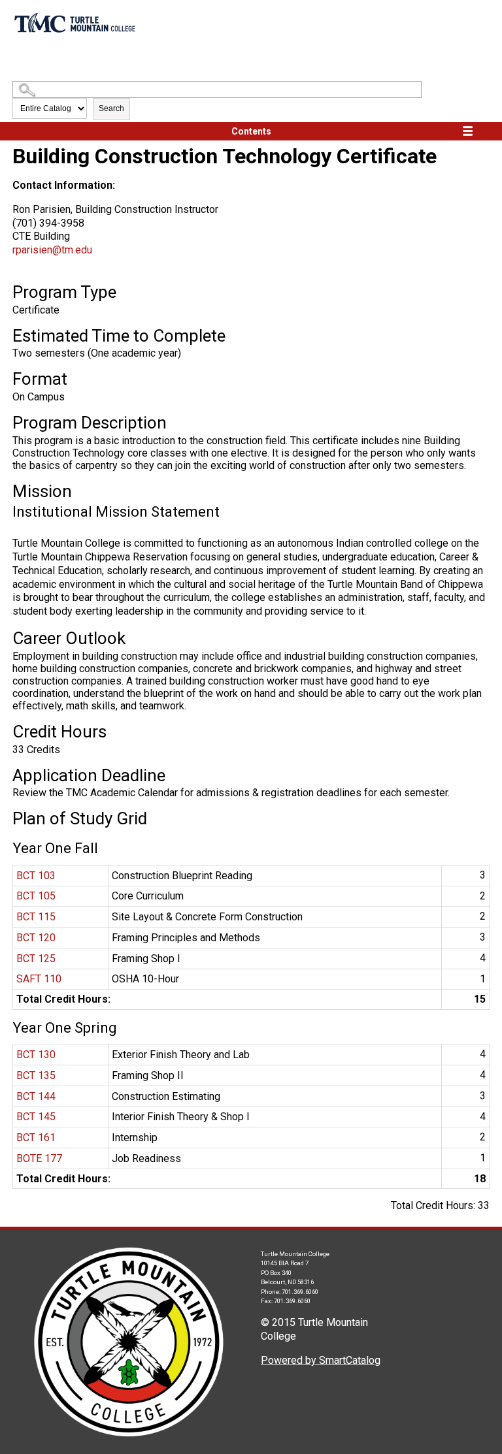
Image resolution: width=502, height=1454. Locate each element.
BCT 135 (36, 1075)
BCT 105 (36, 896)
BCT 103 (36, 875)
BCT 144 (36, 1096)
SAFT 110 (38, 979)
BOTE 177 (39, 1158)
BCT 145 (36, 1116)
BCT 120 (36, 937)
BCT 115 (36, 917)
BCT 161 (36, 1137)
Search (111, 108)
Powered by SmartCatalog (320, 1360)
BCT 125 (36, 958)
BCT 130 (36, 1054)
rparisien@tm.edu (52, 250)
